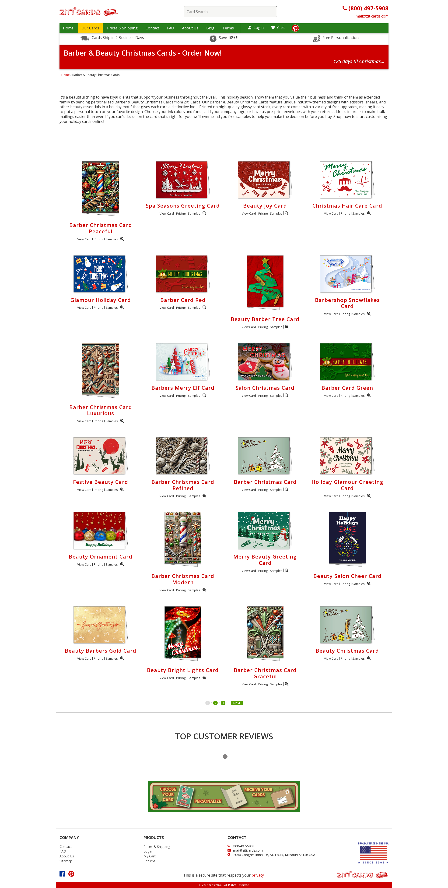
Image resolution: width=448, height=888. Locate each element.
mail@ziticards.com (372, 16)
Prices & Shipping (122, 28)
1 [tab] (225, 756)
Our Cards (90, 28)
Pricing (98, 239)
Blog (210, 28)
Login (259, 27)
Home (68, 28)
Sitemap (66, 861)
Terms (228, 28)
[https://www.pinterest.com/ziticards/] (295, 29)
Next (236, 703)
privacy (258, 875)
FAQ (170, 28)
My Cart (150, 856)
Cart (281, 27)
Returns (149, 861)
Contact (152, 28)
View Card (84, 239)
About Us (190, 28)
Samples (111, 239)
